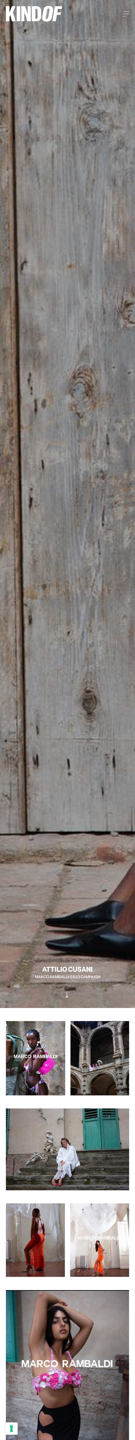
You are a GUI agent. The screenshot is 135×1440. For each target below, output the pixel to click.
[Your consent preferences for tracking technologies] (11, 1428)
